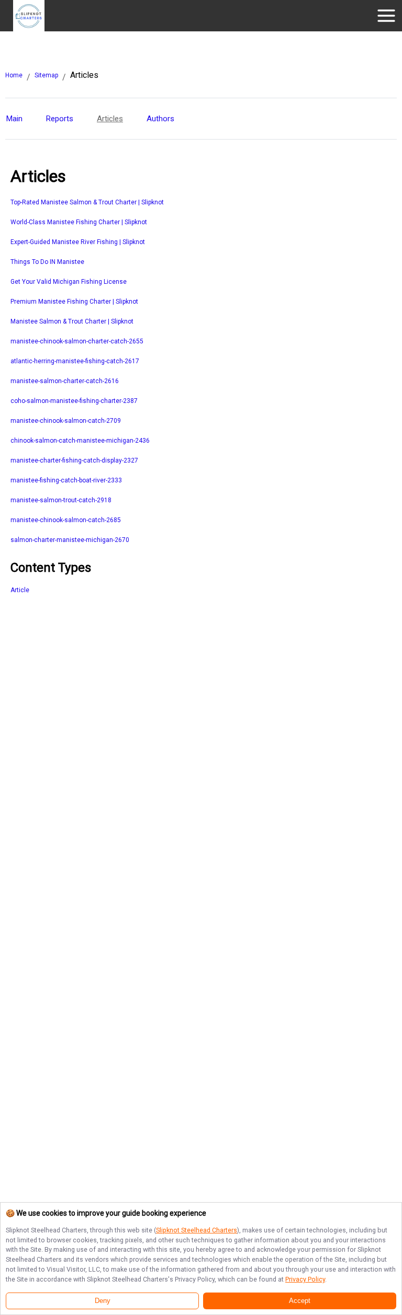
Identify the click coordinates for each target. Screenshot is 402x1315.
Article (19, 590)
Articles (110, 118)
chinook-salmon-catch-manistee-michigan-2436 (80, 440)
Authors (160, 118)
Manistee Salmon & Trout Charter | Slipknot (71, 321)
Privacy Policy (305, 1279)
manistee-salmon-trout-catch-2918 (60, 500)
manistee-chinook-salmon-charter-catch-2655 (76, 341)
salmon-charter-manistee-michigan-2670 (69, 540)
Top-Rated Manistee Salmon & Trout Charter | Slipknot (87, 202)
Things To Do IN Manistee (47, 262)
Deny (102, 1301)
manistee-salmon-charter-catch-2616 (64, 381)
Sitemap (46, 75)
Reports (59, 118)
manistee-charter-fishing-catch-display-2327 (74, 460)
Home (14, 75)
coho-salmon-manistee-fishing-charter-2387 (74, 401)
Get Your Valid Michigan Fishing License (68, 281)
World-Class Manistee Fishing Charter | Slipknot (78, 222)
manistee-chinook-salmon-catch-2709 (65, 420)
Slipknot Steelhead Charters (196, 1230)
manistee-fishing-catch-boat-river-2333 (66, 480)
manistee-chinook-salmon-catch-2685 (65, 520)
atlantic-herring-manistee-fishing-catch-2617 (74, 361)
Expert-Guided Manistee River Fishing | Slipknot (77, 242)
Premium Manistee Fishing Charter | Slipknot (74, 301)
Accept (299, 1301)
